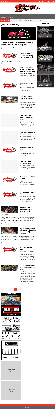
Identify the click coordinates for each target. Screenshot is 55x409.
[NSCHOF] (11, 339)
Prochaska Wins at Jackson (26, 148)
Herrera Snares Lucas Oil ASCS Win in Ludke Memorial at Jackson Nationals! (28, 231)
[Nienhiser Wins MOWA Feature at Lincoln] (45, 81)
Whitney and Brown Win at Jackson (27, 193)
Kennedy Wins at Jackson (26, 248)
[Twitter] (40, 1)
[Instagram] (45, 1)
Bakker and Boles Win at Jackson (26, 84)
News (7, 15)
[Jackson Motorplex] (9, 55)
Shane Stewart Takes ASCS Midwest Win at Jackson (27, 267)
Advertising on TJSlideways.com (40, 404)
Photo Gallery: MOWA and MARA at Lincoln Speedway (45, 35)
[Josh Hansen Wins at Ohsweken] (45, 69)
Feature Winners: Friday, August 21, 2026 (45, 48)
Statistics (3, 17)
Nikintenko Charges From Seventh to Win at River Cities (45, 59)
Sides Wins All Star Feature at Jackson (27, 98)
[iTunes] (51, 1)
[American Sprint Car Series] (9, 230)
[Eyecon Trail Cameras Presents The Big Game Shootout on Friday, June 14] (18, 33)
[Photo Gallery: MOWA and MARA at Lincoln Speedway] (45, 32)
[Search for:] (46, 20)
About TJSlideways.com (26, 404)
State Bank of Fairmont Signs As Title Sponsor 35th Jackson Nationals (26, 56)
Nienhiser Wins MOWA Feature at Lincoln (44, 84)
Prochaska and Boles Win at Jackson (27, 133)
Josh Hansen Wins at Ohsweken (44, 72)
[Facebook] (42, 1)
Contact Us (11, 17)
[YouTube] (48, 1)
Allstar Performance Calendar (19, 15)
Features (43, 15)
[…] (2, 48)
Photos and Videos (34, 15)
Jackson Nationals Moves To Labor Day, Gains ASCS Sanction (27, 69)
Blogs (50, 15)
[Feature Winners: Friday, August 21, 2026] (45, 44)
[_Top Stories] (9, 70)
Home (2, 15)
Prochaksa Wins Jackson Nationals (26, 116)
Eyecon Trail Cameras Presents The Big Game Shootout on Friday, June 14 (18, 43)
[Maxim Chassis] (11, 315)
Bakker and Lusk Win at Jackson (27, 178)
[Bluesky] (53, 1)
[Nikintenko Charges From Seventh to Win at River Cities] (45, 57)
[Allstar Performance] (11, 359)
